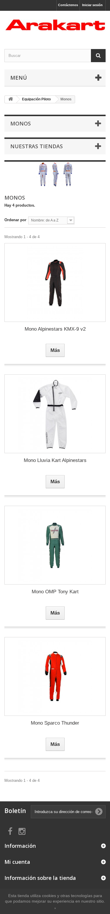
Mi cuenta (17, 861)
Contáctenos (68, 5)
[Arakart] (55, 24)
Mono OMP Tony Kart (55, 591)
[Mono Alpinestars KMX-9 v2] (55, 282)
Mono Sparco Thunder (55, 723)
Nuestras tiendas (36, 146)
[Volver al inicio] (10, 99)
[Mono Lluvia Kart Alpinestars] (55, 413)
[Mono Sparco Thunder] (55, 676)
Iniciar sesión (92, 5)
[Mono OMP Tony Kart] (55, 545)
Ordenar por (15, 220)
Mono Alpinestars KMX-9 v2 (55, 329)
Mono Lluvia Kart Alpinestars (55, 460)
